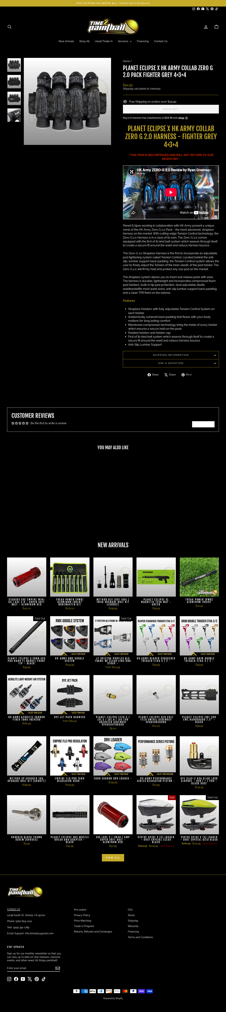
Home (126, 61)
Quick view (32, 505)
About (131, 915)
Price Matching (82, 920)
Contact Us (160, 41)
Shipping (128, 88)
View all (113, 857)
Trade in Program (84, 926)
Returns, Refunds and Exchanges (93, 931)
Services (123, 41)
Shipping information (171, 355)
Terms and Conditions (140, 937)
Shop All (84, 41)
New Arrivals (66, 41)
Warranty (133, 926)
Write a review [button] (203, 424)
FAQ (130, 909)
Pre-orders (80, 909)
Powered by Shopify (113, 998)
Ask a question (170, 363)
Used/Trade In (104, 41)
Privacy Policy (82, 915)
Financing (143, 41)
